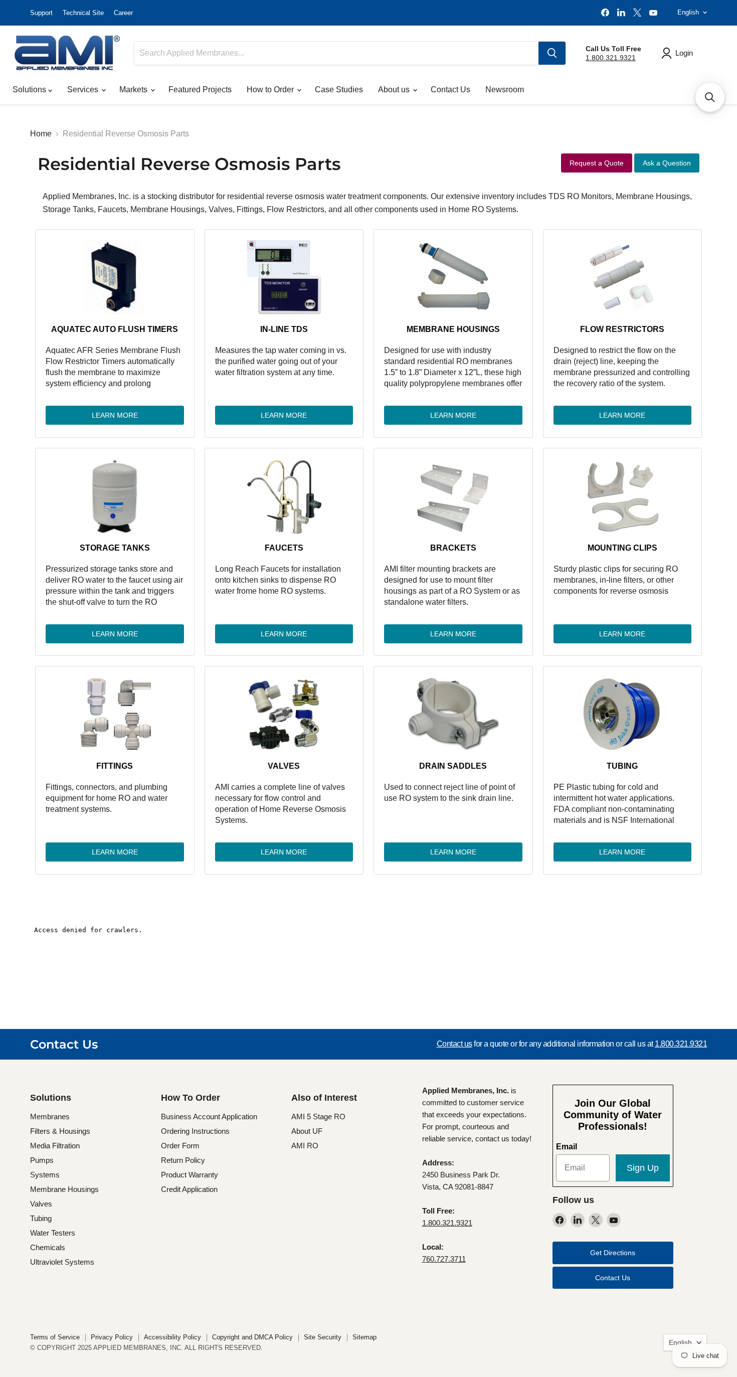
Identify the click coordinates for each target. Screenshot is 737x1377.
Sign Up (643, 1168)
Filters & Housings (60, 1131)
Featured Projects (200, 89)
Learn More (115, 415)
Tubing (622, 766)
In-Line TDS (284, 329)
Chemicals (47, 1247)
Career (123, 13)
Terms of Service (55, 1337)
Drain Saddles (453, 766)
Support (41, 13)
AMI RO (304, 1145)
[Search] (552, 53)
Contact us (454, 1044)
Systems (45, 1174)
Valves (284, 766)
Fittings (114, 766)
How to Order (271, 89)
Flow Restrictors (622, 329)
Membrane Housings (453, 329)
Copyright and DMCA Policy (252, 1337)
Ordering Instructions (195, 1131)
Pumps (42, 1160)
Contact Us (450, 89)
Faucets (284, 548)
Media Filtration (55, 1145)
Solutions (30, 89)
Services (83, 89)
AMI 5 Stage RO (318, 1116)
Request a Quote (597, 163)
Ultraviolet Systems (62, 1262)
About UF (306, 1131)
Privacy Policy (112, 1337)
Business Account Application (209, 1116)
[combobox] (336, 53)
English (688, 12)
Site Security (322, 1337)
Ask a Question (667, 163)
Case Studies (339, 89)
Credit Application (189, 1189)
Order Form (180, 1145)
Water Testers (52, 1233)
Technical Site (83, 13)
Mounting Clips (622, 548)
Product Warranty (189, 1174)
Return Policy (183, 1160)
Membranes (50, 1116)
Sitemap (364, 1337)
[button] (709, 97)
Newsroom (504, 89)
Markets (134, 89)
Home (41, 133)
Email (566, 1146)
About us (395, 89)
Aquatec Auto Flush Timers (114, 329)
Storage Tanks (115, 548)
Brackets (453, 548)
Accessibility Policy (172, 1337)
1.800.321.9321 (611, 58)
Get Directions (612, 1253)
